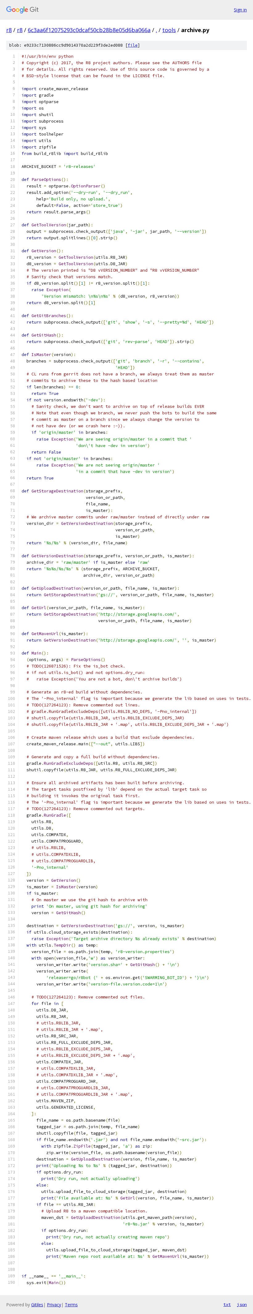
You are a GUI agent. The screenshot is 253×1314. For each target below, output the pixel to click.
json (242, 1304)
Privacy (54, 1305)
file (133, 45)
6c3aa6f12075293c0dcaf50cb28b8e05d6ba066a (89, 30)
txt (227, 1304)
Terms (71, 1305)
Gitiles (37, 1305)
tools (169, 30)
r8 (9, 30)
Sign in (240, 10)
